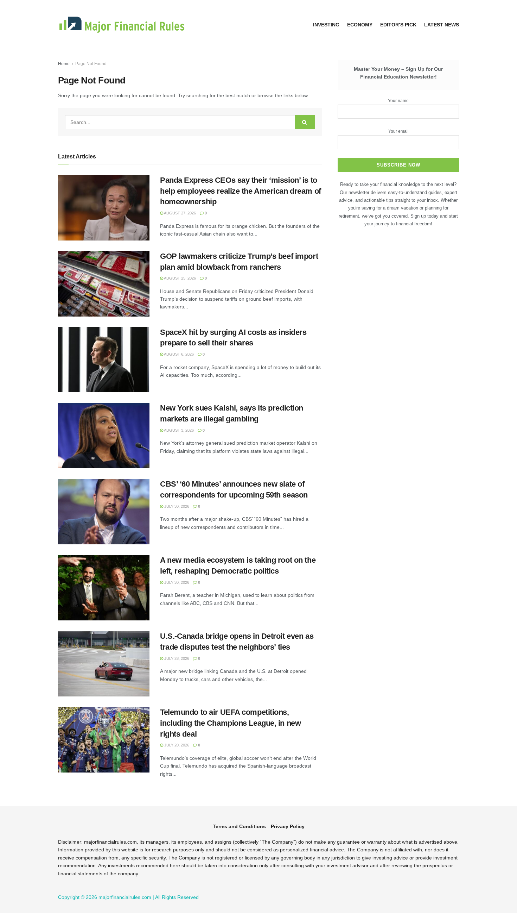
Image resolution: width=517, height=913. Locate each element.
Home (64, 63)
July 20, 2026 (176, 745)
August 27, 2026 (179, 213)
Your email (398, 131)
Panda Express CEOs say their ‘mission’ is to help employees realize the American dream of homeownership (240, 191)
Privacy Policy (288, 826)
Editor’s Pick (398, 24)
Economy (359, 24)
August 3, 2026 (178, 430)
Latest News (441, 24)
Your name (398, 100)
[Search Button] (305, 122)
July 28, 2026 (176, 658)
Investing (326, 24)
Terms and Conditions (239, 826)
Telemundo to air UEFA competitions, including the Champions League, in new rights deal (230, 723)
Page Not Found (91, 63)
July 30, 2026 (176, 506)
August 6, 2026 (178, 354)
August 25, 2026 (179, 278)
